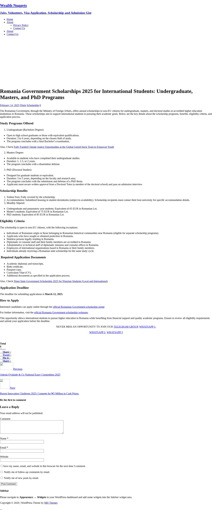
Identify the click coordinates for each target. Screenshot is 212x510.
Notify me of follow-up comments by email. (27, 472)
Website (4, 456)
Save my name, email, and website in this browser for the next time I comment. (44, 466)
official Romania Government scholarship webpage (61, 312)
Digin (23, 105)
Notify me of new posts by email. (21, 478)
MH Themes (50, 502)
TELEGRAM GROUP (126, 326)
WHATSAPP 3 (115, 332)
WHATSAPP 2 (97, 332)
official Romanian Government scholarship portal (78, 306)
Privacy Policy (20, 25)
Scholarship (33, 105)
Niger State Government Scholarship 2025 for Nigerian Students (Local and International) (61, 281)
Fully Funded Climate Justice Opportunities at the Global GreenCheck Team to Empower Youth (64, 147)
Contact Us (19, 28)
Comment (5, 418)
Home (10, 19)
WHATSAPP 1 (147, 326)
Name (3, 438)
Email (3, 447)
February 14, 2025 (9, 105)
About (10, 22)
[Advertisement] (106, 61)
